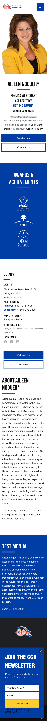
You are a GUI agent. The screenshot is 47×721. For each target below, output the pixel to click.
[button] (40, 7)
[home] (12, 7)
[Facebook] (12, 342)
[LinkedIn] (18, 342)
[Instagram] (6, 342)
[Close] (41, 651)
